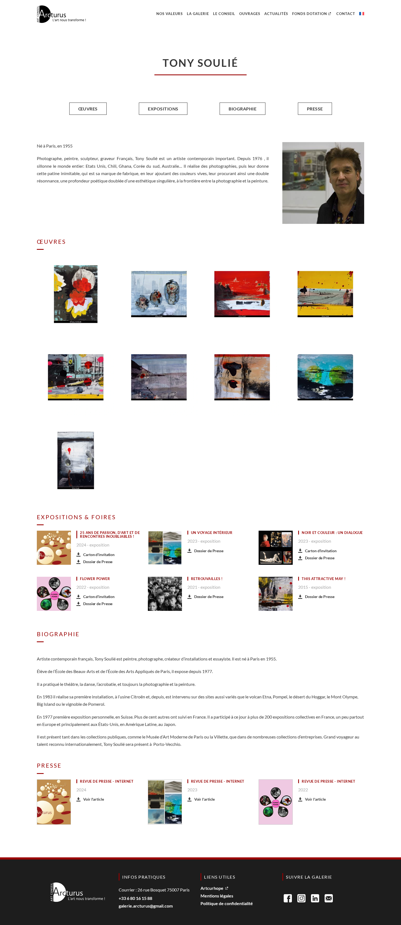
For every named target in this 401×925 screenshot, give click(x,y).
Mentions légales (216, 896)
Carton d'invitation (99, 554)
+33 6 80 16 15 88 (135, 898)
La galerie (198, 13)
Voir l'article (93, 799)
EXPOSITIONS (163, 108)
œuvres (88, 108)
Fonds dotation (309, 13)
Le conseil (224, 13)
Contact (345, 13)
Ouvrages (249, 13)
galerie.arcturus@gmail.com (146, 906)
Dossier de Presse (97, 561)
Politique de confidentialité (226, 903)
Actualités (276, 13)
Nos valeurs (169, 13)
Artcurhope (211, 888)
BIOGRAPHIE (242, 108)
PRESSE (315, 108)
